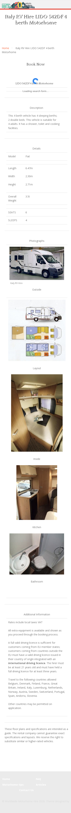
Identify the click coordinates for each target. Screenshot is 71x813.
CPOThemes (35, 805)
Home (5, 48)
